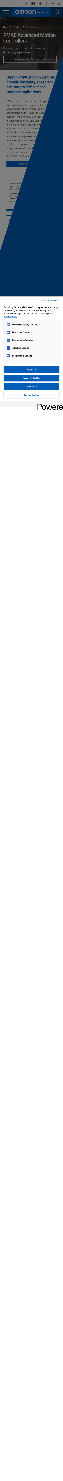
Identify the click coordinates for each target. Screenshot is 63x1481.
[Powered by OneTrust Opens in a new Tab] (49, 405)
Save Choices (31, 386)
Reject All (31, 369)
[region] (31, 888)
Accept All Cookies (31, 378)
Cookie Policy (10, 316)
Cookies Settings (31, 395)
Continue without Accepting (49, 300)
